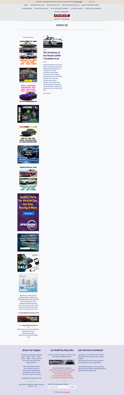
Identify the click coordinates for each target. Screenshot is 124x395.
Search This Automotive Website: (58, 384)
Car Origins (66, 392)
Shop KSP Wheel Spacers (30, 325)
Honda (45, 50)
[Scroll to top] (120, 392)
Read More (47, 93)
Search (73, 387)
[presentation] (53, 41)
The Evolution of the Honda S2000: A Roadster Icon (52, 55)
